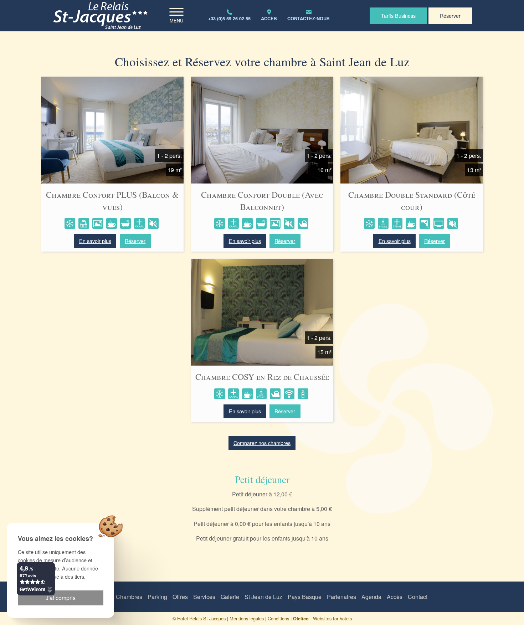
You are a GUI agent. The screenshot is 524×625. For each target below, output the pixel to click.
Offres (180, 597)
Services (204, 597)
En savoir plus (95, 240)
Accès (394, 597)
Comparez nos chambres (262, 442)
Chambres (129, 597)
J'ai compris (61, 598)
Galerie (230, 597)
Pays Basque (305, 597)
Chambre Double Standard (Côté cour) (411, 200)
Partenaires (341, 597)
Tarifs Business (398, 15)
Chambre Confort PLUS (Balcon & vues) (112, 200)
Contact (417, 597)
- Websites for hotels (322, 618)
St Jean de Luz (263, 597)
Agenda (371, 597)
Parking (157, 597)
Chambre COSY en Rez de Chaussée (262, 376)
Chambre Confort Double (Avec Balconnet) (262, 200)
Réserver (450, 15)
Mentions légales (247, 618)
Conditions (278, 618)
